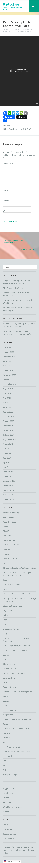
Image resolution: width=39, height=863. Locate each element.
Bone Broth (7, 536)
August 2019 (8, 444)
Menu (34, 6)
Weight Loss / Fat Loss (12, 807)
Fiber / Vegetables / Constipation (16, 646)
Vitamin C (7, 802)
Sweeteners (8, 793)
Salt (4, 765)
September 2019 (9, 439)
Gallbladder (8, 659)
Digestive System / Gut (12, 606)
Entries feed (8, 829)
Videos (28, 32)
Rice (5, 761)
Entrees (20, 32)
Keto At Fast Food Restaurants (13, 242)
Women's (7, 811)
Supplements (8, 788)
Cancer (6, 554)
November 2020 (9, 375)
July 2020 (7, 393)
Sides (5, 770)
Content (6, 580)
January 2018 (8, 499)
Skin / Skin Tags (10, 775)
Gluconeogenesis (10, 664)
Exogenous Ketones (11, 629)
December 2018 (9, 481)
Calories (6, 549)
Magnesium (8, 715)
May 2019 (7, 458)
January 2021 (8, 370)
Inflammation (9, 678)
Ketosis (6, 696)
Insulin (6, 682)
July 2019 (6, 449)
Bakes (5, 526)
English (9, 861)
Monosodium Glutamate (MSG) (16, 729)
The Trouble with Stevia (13, 288)
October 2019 (8, 435)
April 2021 (7, 361)
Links (5, 706)
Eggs (5, 620)
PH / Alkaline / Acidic (12, 747)
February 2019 (8, 472)
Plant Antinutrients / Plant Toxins (17, 752)
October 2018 (8, 490)
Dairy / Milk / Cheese (12, 585)
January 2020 (8, 421)
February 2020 (9, 416)
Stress (5, 784)
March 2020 (8, 412)
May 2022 (7, 347)
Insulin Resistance (11, 687)
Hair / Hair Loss (9, 669)
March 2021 (8, 366)
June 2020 (7, 398)
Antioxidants (8, 517)
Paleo (5, 742)
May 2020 (7, 403)
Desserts (6, 589)
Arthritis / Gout (9, 522)
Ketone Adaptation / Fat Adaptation (17, 692)
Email (6, 201)
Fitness (6, 655)
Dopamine (7, 611)
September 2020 (10, 384)
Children (7, 563)
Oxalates (6, 738)
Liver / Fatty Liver (10, 710)
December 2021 (9, 357)
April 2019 (7, 463)
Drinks (6, 615)
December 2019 (9, 426)
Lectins (6, 701)
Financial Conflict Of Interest (15, 650)
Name (6, 190)
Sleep (5, 779)
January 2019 (8, 476)
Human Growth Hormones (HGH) (17, 673)
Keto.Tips (11, 4)
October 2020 (8, 380)
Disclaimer (23, 850)
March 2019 (8, 467)
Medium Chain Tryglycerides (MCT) (18, 719)
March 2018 (8, 495)
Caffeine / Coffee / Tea (12, 545)
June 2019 (7, 453)
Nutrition (7, 733)
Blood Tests (8, 531)
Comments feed (9, 834)
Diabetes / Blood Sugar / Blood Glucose (19, 594)
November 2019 (9, 430)
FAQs (5, 634)
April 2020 (7, 407)
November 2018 (9, 486)
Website (6, 211)
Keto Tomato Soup (24, 249)
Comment (8, 164)
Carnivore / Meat (10, 559)
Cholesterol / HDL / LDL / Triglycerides (19, 568)
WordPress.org (9, 838)
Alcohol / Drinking (11, 513)
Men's (5, 724)
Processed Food (9, 756)
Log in (5, 825)
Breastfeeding (9, 540)
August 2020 (8, 389)
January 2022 (8, 352)
